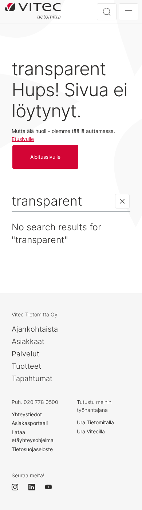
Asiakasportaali (30, 423)
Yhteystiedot (27, 414)
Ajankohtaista (35, 329)
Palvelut (25, 353)
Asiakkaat (28, 341)
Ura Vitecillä (91, 431)
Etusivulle (23, 139)
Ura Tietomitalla (95, 422)
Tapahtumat (32, 378)
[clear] (122, 201)
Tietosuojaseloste (32, 449)
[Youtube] (51, 487)
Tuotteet (26, 366)
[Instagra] (18, 487)
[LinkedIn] (35, 487)
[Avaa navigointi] (128, 11)
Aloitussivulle (34, 11)
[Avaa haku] (107, 11)
